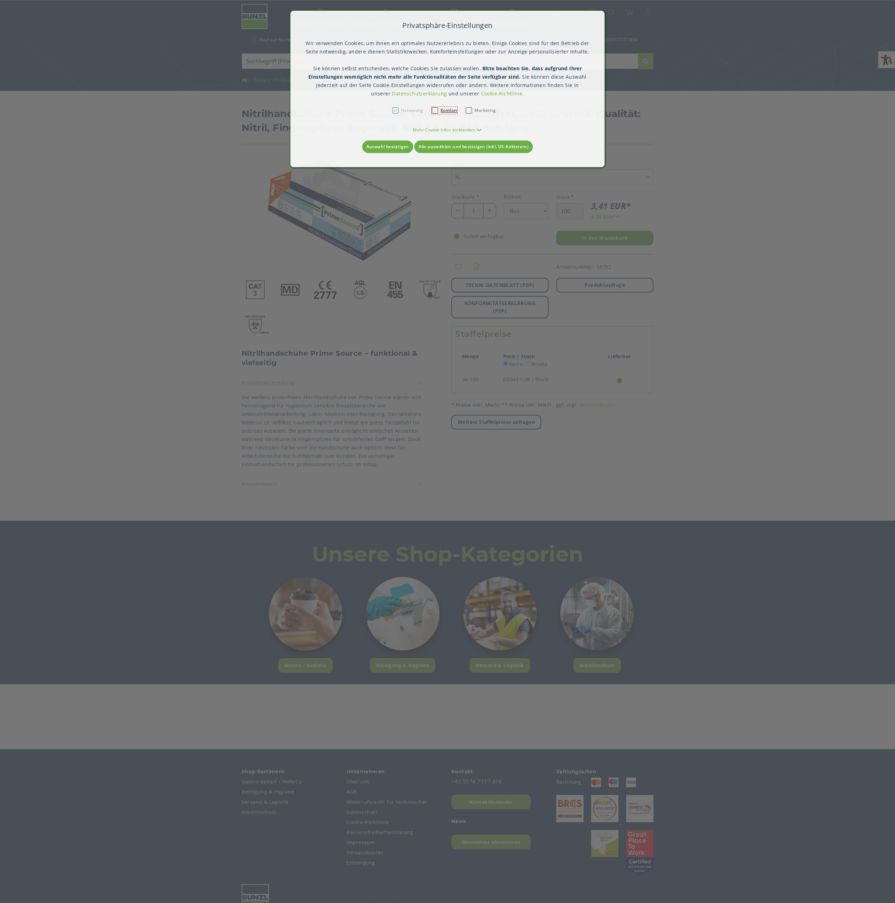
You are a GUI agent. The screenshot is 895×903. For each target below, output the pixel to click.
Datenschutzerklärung (419, 93)
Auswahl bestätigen (387, 147)
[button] (447, 130)
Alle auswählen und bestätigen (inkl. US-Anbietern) (473, 147)
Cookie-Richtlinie (502, 93)
